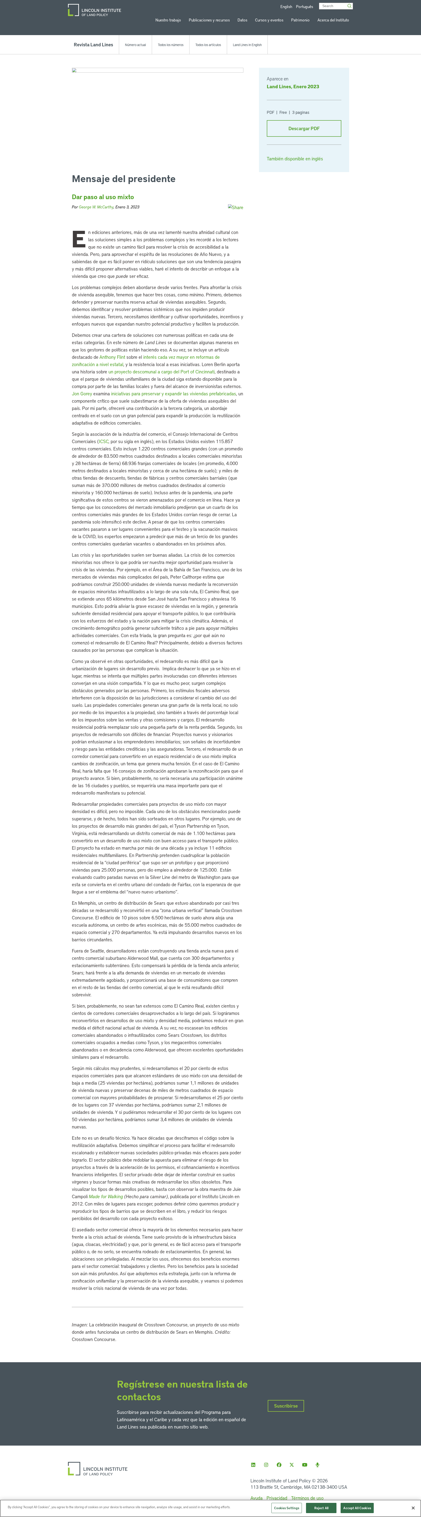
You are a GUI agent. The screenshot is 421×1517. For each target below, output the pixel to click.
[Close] (413, 1508)
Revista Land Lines (93, 44)
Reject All (321, 1508)
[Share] (235, 207)
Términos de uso (307, 1498)
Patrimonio (300, 19)
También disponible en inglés (295, 159)
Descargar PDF (304, 128)
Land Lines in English (247, 44)
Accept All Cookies (357, 1508)
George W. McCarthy (96, 206)
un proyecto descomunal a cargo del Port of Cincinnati (161, 372)
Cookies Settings (286, 1508)
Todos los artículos (208, 44)
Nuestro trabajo (168, 19)
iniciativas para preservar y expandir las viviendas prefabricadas (173, 393)
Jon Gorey (82, 393)
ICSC (103, 441)
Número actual (135, 44)
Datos (242, 19)
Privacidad (277, 1498)
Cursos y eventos (269, 19)
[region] (210, 1508)
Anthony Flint (112, 357)
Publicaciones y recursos (209, 19)
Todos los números (170, 44)
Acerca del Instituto (333, 19)
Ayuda (256, 1498)
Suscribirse (286, 1406)
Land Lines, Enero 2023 (293, 86)
